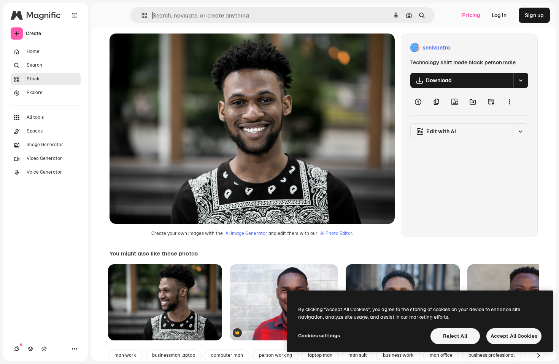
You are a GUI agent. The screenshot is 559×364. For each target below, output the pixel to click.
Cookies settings (319, 335)
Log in (499, 15)
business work (398, 355)
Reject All (455, 336)
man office (441, 355)
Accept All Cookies (514, 336)
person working (275, 355)
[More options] (509, 101)
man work (125, 355)
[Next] (538, 356)
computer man (227, 355)
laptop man (320, 355)
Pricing (471, 15)
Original (158, 47)
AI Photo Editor (336, 233)
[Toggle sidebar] (74, 15)
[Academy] (30, 349)
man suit (357, 355)
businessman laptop (173, 355)
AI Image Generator (246, 233)
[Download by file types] (520, 80)
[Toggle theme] (44, 349)
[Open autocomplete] (141, 15)
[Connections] (17, 349)
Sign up (534, 15)
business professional (491, 355)
